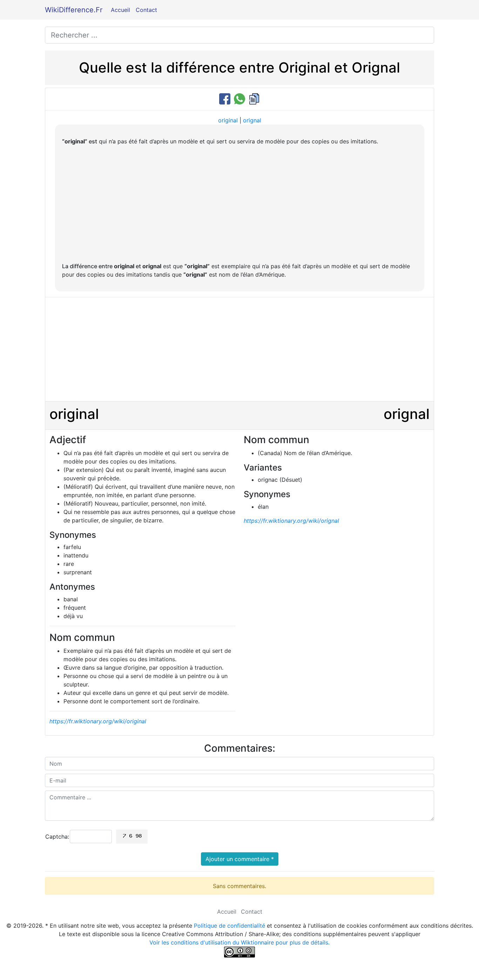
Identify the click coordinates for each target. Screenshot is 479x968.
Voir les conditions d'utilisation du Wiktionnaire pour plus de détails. (239, 942)
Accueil (120, 9)
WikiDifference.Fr (73, 10)
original (228, 120)
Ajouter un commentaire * (239, 858)
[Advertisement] (239, 204)
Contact (146, 9)
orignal (252, 120)
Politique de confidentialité (229, 925)
